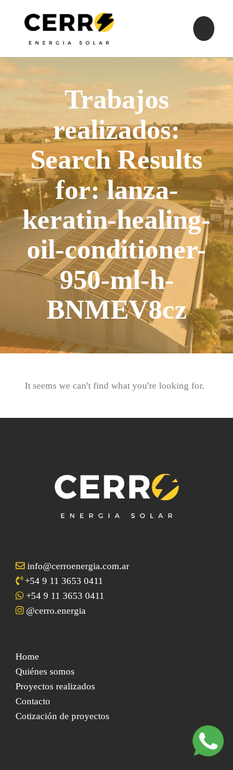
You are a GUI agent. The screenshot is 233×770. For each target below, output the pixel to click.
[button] (204, 29)
